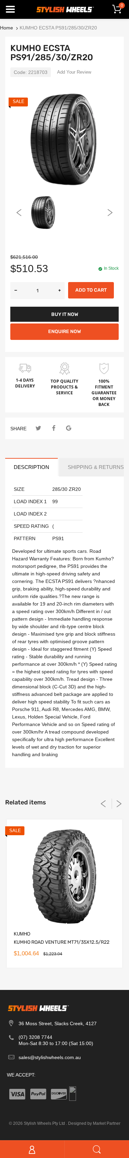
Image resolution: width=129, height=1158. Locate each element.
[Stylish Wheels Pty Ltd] (64, 9)
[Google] (68, 428)
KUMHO (22, 934)
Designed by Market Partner (94, 1123)
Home (6, 27)
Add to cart (91, 290)
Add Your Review (74, 72)
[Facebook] (53, 428)
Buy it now (64, 314)
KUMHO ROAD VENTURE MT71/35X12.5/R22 (61, 942)
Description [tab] (31, 467)
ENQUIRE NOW (64, 331)
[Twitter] (38, 428)
